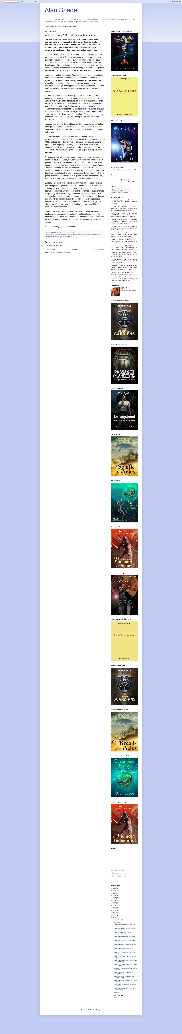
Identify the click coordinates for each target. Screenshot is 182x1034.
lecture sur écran (50, 236)
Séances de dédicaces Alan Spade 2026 (124, 170)
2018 (114, 908)
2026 (114, 888)
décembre (117, 920)
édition (89, 234)
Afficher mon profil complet (128, 290)
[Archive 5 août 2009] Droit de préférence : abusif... (122, 933)
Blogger (98, 1010)
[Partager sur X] (69, 232)
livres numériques (67, 236)
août (115, 997)
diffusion (75, 234)
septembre (117, 995)
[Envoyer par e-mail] (65, 232)
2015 (114, 915)
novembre (117, 922)
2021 (114, 900)
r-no (136, 182)
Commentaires (117, 876)
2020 (114, 903)
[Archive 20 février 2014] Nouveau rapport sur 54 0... (124, 976)
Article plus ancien (99, 249)
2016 (114, 913)
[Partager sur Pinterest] (73, 232)
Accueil (74, 249)
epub (92, 234)
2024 (114, 893)
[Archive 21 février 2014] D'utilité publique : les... (123, 972)
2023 (114, 895)
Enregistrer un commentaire (55, 245)
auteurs (52, 234)
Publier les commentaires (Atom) (62, 252)
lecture (100, 234)
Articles (115, 873)
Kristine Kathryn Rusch (63, 39)
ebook (85, 234)
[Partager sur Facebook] (71, 232)
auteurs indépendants (60, 234)
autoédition (69, 234)
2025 (114, 890)
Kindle (95, 234)
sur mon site (94, 109)
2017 (114, 910)
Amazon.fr (55, 26)
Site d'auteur (48, 26)
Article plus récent (50, 249)
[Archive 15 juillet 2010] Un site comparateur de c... (123, 949)
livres (61, 236)
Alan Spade (61, 10)
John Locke (63, 129)
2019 (114, 905)
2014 (114, 917)
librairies (57, 236)
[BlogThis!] (67, 232)
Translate (125, 192)
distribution (80, 234)
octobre (116, 992)
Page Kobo (61, 26)
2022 (114, 898)
